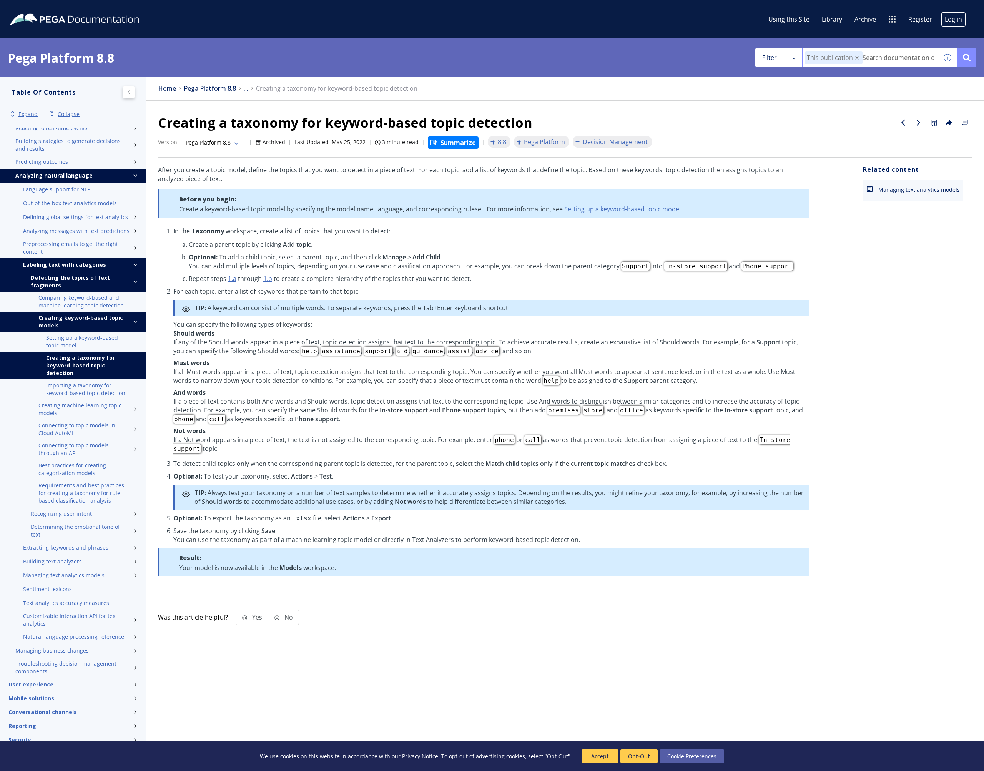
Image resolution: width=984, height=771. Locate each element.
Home (167, 88)
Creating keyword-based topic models (80, 321)
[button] (857, 58)
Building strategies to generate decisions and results (68, 144)
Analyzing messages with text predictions (76, 230)
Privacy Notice (420, 756)
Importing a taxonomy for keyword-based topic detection (85, 389)
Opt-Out (639, 756)
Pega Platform (544, 142)
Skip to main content (34, 9)
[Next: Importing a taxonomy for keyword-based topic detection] (918, 122)
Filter (769, 57)
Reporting (22, 725)
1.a (232, 278)
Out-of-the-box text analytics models (70, 203)
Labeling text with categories (64, 264)
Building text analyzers (52, 561)
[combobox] (870, 57)
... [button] (246, 88)
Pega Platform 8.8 (210, 88)
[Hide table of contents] (129, 92)
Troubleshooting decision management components (65, 667)
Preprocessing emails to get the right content (70, 247)
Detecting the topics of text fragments (70, 281)
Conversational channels (42, 712)
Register (920, 19)
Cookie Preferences (691, 756)
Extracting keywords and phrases (65, 547)
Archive (865, 19)
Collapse (69, 114)
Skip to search (93, 9)
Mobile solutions (31, 698)
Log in (953, 19)
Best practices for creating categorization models (72, 469)
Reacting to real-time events (51, 127)
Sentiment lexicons (47, 589)
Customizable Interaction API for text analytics (70, 619)
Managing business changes (52, 650)
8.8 (502, 142)
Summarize (458, 142)
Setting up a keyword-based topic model (82, 341)
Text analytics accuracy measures (66, 602)
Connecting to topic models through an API (73, 449)
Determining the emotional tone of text (75, 530)
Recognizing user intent (61, 513)
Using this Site (788, 19)
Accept (600, 756)
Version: (168, 142)
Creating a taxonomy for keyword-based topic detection (80, 365)
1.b (267, 278)
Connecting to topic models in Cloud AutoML (76, 429)
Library (832, 19)
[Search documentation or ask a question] (966, 57)
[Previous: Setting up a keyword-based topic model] (903, 122)
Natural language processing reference (73, 636)
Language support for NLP (56, 189)
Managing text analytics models (64, 575)
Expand (28, 114)
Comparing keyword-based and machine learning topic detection (81, 301)
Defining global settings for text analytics (75, 217)
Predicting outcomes (41, 161)
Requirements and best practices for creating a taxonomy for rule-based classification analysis (81, 493)
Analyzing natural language (54, 175)
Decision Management (615, 142)
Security (19, 739)
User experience (30, 684)
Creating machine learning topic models (79, 409)
